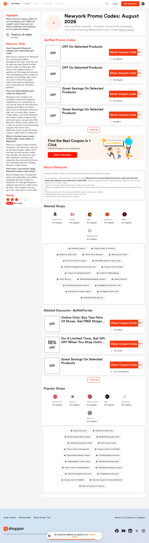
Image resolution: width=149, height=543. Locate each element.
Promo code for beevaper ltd (78, 449)
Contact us (130, 518)
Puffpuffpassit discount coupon (110, 467)
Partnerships (25, 518)
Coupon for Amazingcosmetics (79, 273)
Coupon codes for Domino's (104, 248)
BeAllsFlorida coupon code (109, 437)
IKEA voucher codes (108, 443)
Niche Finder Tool (42, 518)
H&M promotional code (104, 431)
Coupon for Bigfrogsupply (109, 273)
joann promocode (79, 431)
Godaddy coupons (78, 248)
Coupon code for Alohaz (113, 267)
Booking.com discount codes (81, 443)
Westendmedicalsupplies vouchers (92, 279)
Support (141, 518)
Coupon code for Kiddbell (74, 480)
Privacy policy (29, 534)
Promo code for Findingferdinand (77, 467)
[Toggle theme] (143, 3)
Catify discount (65, 279)
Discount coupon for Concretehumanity (107, 480)
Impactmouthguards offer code (79, 474)
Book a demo (10, 518)
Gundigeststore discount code (109, 285)
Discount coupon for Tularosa (93, 486)
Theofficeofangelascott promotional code (79, 267)
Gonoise (90, 418)
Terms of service (43, 534)
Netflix (124, 219)
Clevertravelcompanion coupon (78, 455)
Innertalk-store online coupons (79, 291)
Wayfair (72, 402)
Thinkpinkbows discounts (109, 474)
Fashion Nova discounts (94, 254)
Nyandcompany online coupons (78, 437)
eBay (89, 219)
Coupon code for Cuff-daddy (109, 449)
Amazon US (56, 219)
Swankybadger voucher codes (79, 461)
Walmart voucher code (67, 254)
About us (119, 518)
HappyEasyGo (92, 236)
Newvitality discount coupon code (107, 261)
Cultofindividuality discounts (109, 455)
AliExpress (108, 219)
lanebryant (126, 402)
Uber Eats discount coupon (76, 261)
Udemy (72, 219)
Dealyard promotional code (108, 461)
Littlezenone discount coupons (77, 285)
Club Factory (57, 402)
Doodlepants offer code (109, 291)
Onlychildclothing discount (93, 297)
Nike (106, 402)
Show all (94, 130)
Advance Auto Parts (94, 402)
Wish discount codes (119, 254)
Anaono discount (120, 279)
